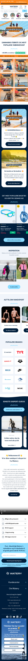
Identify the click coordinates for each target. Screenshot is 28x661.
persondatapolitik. (17, 565)
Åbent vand (14, 639)
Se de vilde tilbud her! (14, 183)
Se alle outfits (14, 287)
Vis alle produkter (11, 330)
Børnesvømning (14, 646)
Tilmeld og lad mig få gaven (14, 560)
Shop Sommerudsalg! (14, 144)
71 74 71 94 (15, 597)
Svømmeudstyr (14, 642)
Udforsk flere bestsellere (14, 240)
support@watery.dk (15, 600)
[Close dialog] (25, 620)
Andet (14, 650)
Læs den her (14, 494)
